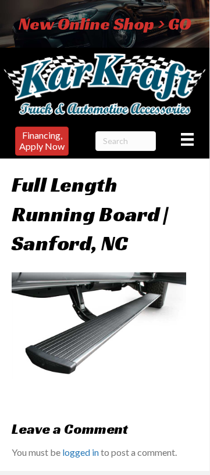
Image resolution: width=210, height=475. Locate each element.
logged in (80, 452)
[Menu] (187, 139)
